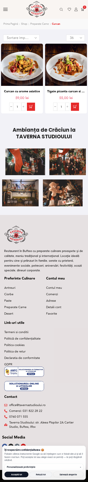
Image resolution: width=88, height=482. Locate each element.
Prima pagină (10, 24)
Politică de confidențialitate (22, 338)
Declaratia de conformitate (22, 358)
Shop (24, 24)
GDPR (8, 364)
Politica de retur (15, 351)
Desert (8, 313)
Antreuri (9, 288)
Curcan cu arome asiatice (22, 91)
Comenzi (52, 294)
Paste (8, 300)
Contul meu (54, 288)
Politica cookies (14, 345)
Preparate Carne (39, 24)
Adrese (51, 300)
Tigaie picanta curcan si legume (66, 91)
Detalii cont (53, 307)
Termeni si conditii (16, 332)
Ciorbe (8, 294)
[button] (31, 107)
